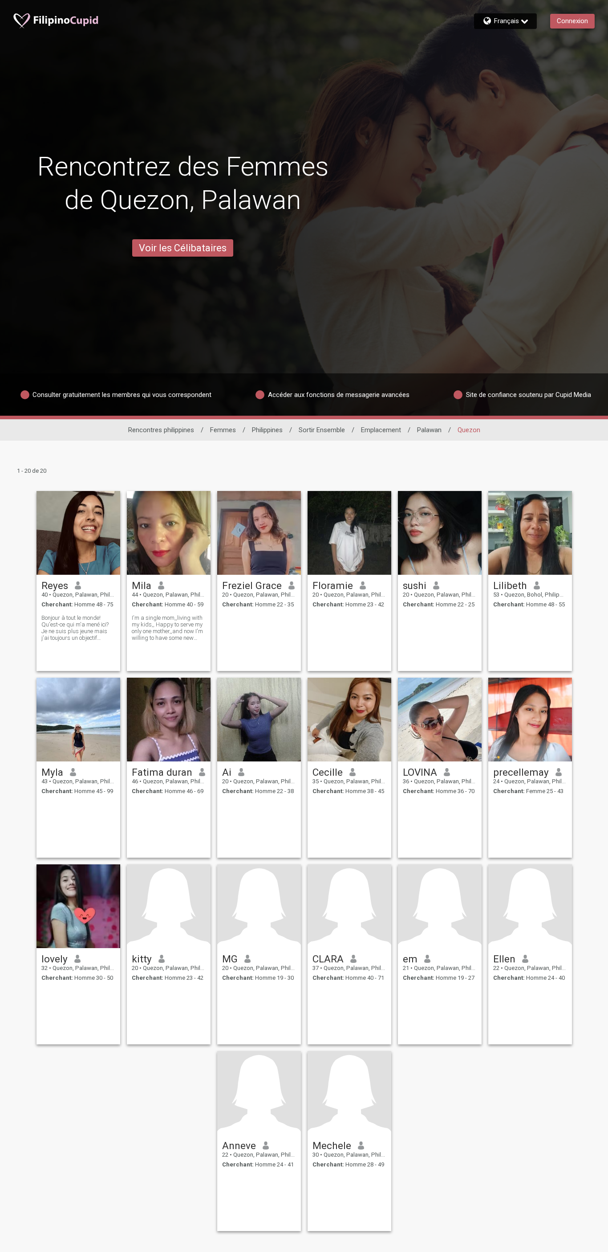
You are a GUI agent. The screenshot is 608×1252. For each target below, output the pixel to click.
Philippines (267, 430)
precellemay (521, 772)
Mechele (331, 1145)
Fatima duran (162, 772)
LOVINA (420, 772)
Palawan (429, 430)
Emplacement (381, 430)
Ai (226, 772)
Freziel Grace (252, 585)
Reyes (54, 585)
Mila (141, 585)
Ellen (504, 959)
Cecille (327, 772)
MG (230, 959)
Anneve (239, 1145)
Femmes (223, 430)
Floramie (332, 585)
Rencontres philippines (161, 430)
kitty (142, 959)
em (410, 959)
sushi (414, 585)
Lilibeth (510, 585)
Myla (52, 772)
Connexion (572, 21)
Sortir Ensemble (322, 430)
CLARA (328, 959)
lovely (54, 959)
